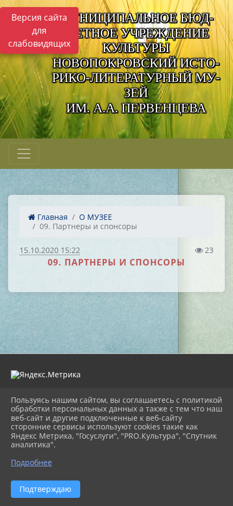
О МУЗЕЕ (95, 217)
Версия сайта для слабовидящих (39, 30)
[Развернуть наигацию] (24, 154)
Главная (51, 217)
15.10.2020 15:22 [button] (50, 250)
